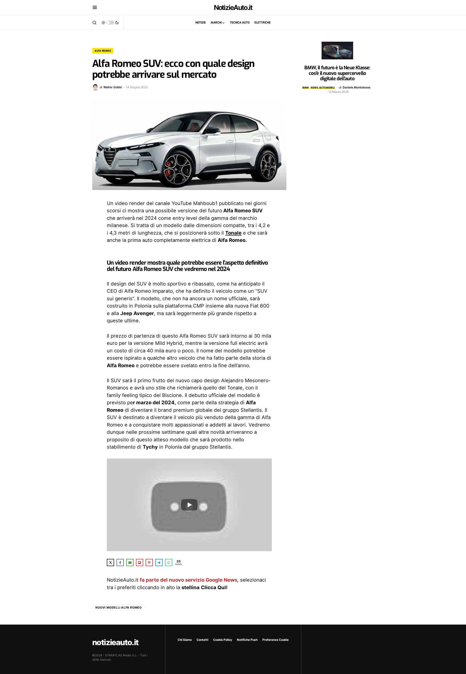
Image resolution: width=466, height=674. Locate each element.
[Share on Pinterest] (149, 562)
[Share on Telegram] (159, 562)
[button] (94, 7)
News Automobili (323, 87)
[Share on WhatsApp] (168, 562)
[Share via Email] (129, 562)
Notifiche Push (247, 640)
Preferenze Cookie (275, 640)
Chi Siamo (185, 640)
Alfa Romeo (103, 50)
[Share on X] (110, 562)
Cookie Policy (222, 640)
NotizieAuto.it (233, 7)
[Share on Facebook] (120, 562)
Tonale (233, 233)
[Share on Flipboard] (139, 562)
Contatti (202, 640)
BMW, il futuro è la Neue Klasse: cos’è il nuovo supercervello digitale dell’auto (337, 73)
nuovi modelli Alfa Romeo (118, 607)
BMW (305, 87)
